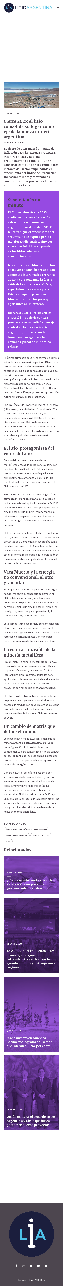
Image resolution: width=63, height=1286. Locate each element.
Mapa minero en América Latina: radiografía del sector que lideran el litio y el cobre (29, 1042)
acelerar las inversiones (17, 781)
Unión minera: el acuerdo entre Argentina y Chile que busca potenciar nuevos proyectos (31, 1121)
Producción (15, 872)
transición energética (42, 641)
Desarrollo (11, 113)
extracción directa (16, 546)
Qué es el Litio (16, 1030)
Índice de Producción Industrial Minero (26, 829)
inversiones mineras (16, 835)
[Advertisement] (31, 48)
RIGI (8, 841)
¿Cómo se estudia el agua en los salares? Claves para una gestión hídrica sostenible (31, 884)
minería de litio (41, 835)
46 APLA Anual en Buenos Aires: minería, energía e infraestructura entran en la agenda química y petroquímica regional (31, 959)
